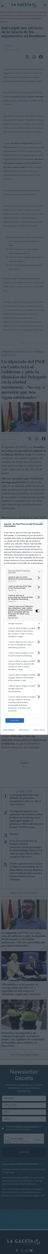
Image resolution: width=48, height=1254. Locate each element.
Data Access (24, 730)
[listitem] (24, 571)
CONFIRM (15, 720)
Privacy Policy (39, 730)
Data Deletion (9, 730)
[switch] (38, 578)
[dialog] (24, 627)
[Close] (42, 524)
